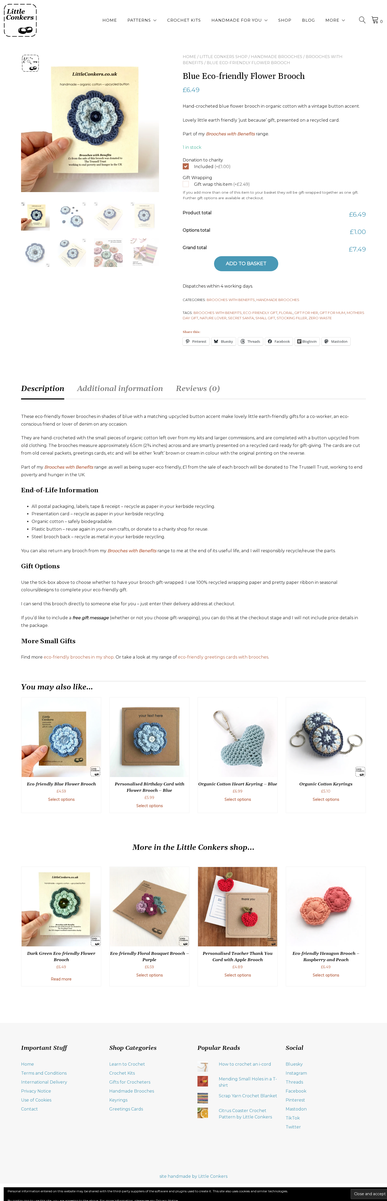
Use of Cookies (36, 1100)
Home (109, 20)
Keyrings (118, 1100)
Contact (29, 1109)
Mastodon (296, 1109)
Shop (284, 20)
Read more (61, 979)
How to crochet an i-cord (245, 1064)
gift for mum (332, 313)
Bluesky (294, 1064)
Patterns (139, 20)
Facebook (296, 1091)
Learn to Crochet (127, 1064)
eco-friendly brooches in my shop (79, 657)
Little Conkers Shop (223, 56)
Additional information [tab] (120, 389)
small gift (265, 318)
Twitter (293, 1126)
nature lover (213, 318)
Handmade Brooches (276, 56)
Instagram (296, 1073)
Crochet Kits (184, 20)
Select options (61, 799)
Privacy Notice (36, 1091)
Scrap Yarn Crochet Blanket (248, 1095)
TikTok (293, 1118)
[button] (29, 62)
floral (286, 313)
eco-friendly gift (260, 313)
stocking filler (292, 318)
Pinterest (295, 1100)
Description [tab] (42, 389)
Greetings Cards (126, 1109)
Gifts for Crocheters (129, 1082)
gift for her (306, 313)
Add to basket (246, 263)
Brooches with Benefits (230, 133)
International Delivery (44, 1082)
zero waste (320, 318)
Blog (308, 20)
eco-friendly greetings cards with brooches (223, 657)
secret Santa (241, 318)
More (332, 20)
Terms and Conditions (44, 1073)
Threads (294, 1082)
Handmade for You (236, 20)
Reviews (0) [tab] (198, 389)
